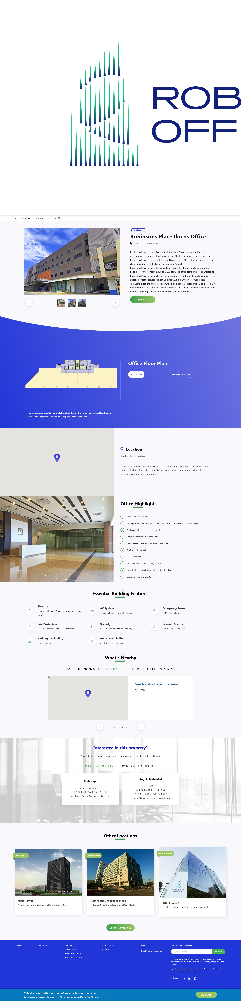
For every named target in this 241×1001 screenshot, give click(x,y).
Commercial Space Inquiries (138, 766)
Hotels (135, 668)
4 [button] (126, 726)
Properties (26, 218)
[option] (72, 261)
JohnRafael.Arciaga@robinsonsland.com (90, 795)
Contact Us (142, 299)
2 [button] (118, 726)
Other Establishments (161, 668)
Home (18, 945)
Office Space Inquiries (99, 766)
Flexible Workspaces (74, 957)
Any (68, 668)
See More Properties (120, 927)
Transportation (112, 668)
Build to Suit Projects (74, 953)
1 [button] (115, 726)
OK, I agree (207, 994)
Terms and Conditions (186, 971)
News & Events (107, 945)
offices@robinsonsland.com (151, 950)
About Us (43, 945)
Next (115, 303)
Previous (29, 303)
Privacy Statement (66, 997)
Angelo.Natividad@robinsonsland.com (150, 797)
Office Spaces (71, 949)
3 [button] (122, 726)
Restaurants (86, 668)
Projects (68, 945)
